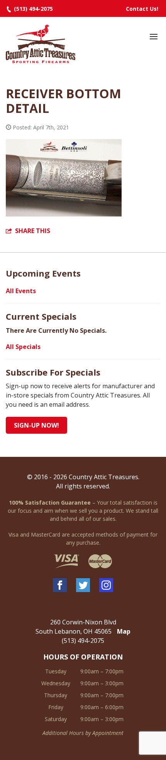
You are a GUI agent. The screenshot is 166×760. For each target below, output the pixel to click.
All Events (21, 291)
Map (123, 631)
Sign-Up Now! (36, 425)
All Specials (23, 346)
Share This (32, 230)
